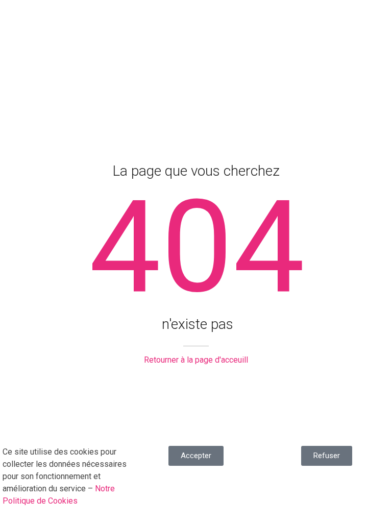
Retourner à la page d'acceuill (196, 360)
